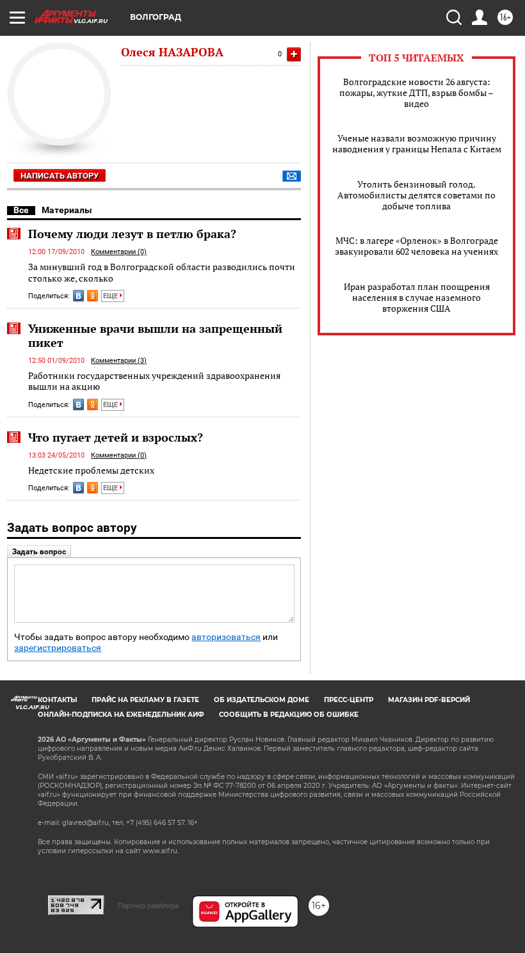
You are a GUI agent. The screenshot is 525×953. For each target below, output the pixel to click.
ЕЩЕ (111, 296)
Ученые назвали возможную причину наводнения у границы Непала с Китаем (416, 143)
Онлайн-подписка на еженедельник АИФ (121, 714)
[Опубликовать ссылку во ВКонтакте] (78, 295)
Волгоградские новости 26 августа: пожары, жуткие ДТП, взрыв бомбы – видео (416, 92)
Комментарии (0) (119, 252)
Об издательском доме (261, 700)
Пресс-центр (348, 700)
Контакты (57, 700)
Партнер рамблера (148, 905)
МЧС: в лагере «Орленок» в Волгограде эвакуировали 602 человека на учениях (416, 246)
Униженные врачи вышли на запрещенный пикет (155, 335)
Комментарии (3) (119, 360)
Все (21, 210)
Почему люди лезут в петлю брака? (132, 233)
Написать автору (59, 175)
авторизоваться (226, 637)
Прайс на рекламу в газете (145, 700)
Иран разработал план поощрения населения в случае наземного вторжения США (417, 297)
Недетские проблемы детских (91, 470)
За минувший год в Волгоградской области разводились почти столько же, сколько (161, 272)
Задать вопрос (39, 551)
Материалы (67, 210)
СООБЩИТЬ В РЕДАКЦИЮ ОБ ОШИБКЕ (289, 714)
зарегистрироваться (57, 648)
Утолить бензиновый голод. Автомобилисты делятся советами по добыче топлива (416, 195)
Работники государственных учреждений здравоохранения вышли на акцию (154, 381)
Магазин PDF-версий (429, 700)
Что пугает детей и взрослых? (115, 437)
